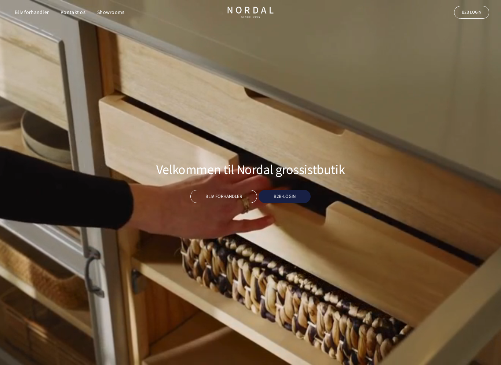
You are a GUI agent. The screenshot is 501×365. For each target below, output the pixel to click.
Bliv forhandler (32, 12)
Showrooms (111, 12)
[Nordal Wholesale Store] (250, 12)
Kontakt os (73, 12)
